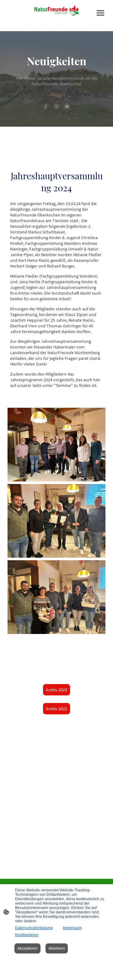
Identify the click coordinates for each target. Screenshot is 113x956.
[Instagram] (56, 106)
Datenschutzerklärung (34, 928)
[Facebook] (46, 106)
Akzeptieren (27, 948)
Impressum (72, 928)
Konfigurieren (26, 935)
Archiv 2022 (56, 708)
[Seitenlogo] (56, 10)
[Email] (67, 106)
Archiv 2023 (56, 690)
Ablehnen (56, 948)
